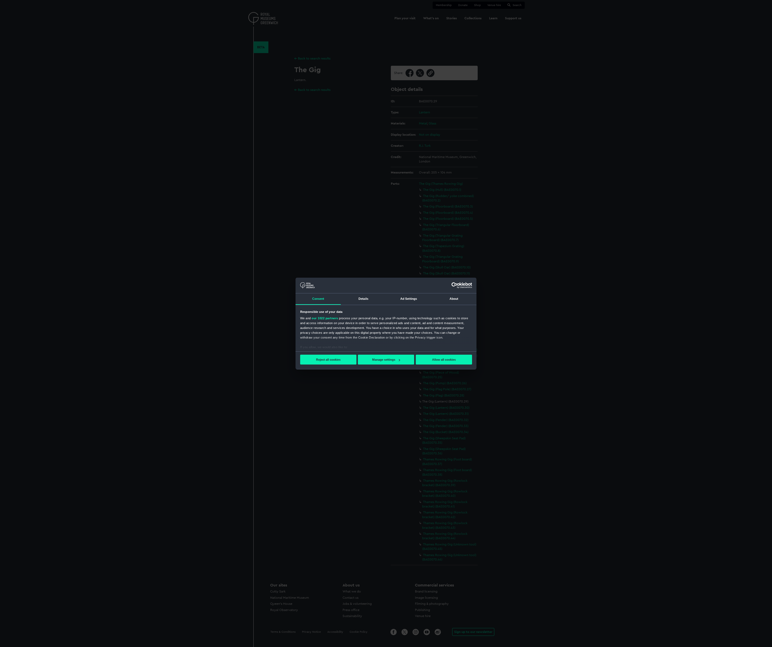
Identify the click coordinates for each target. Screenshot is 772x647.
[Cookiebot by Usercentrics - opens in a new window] (454, 285)
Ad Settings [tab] (408, 298)
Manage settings (383, 359)
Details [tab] (363, 298)
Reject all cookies (328, 359)
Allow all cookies (444, 359)
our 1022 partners (325, 318)
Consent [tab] (318, 298)
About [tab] (454, 298)
